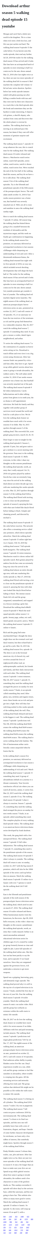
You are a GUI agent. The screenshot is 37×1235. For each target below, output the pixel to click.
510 (10, 1233)
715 (10, 1227)
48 (20, 1219)
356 (4, 1227)
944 (4, 1216)
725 (4, 1233)
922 (16, 1222)
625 (28, 1216)
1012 (15, 1230)
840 (15, 1233)
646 (10, 1230)
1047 (27, 1227)
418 (4, 1219)
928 (27, 1230)
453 (16, 1216)
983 (4, 1230)
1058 (4, 1222)
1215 (10, 1224)
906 (11, 1222)
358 (21, 1233)
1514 (21, 1227)
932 (27, 1222)
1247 (22, 1224)
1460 (22, 1216)
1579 (26, 1219)
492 (22, 1222)
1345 (10, 1216)
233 (4, 1224)
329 (15, 1219)
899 (32, 1219)
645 (29, 1224)
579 (22, 1230)
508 (26, 1233)
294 (10, 1219)
